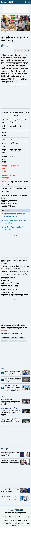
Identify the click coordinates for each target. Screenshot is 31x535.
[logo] (8, 2)
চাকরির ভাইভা (13, 341)
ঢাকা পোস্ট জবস (15, 150)
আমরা (14, 520)
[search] (25, 2)
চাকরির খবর (4, 341)
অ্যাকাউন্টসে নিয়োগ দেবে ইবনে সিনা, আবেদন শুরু (15, 228)
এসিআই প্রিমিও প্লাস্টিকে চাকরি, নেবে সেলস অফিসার (15, 222)
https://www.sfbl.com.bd (19, 182)
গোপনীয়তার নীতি (7, 517)
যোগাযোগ (26, 517)
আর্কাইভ (20, 520)
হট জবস (21, 337)
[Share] (15, 50)
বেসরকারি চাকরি (15, 126)
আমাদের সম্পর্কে (8, 520)
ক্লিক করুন (4, 331)
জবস (2, 34)
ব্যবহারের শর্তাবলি (17, 517)
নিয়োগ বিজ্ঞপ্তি (14, 337)
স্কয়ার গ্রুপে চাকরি (22, 341)
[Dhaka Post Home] (15, 510)
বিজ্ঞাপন (25, 520)
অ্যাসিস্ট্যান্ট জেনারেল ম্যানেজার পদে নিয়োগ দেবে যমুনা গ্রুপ (15, 215)
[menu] (28, 2)
